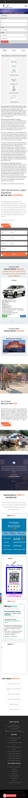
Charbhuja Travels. (19, 791)
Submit (14, 254)
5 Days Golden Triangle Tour (14, 758)
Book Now (23, 316)
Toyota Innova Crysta (14, 776)
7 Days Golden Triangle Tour (14, 753)
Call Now (4, 316)
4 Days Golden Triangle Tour (14, 760)
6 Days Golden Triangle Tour (14, 756)
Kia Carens (14, 773)
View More (5, 225)
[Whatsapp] (1, 603)
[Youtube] (1, 601)
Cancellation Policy (22, 795)
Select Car (5, 41)
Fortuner (15, 780)
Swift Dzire (14, 769)
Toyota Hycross (14, 778)
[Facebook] (1, 594)
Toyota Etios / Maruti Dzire (15, 767)
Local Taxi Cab (17, 794)
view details (5, 353)
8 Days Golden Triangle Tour (14, 751)
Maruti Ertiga (14, 771)
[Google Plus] (1, 597)
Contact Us (23, 794)
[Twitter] (1, 596)
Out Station (4, 15)
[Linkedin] (1, 599)
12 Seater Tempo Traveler (14, 782)
